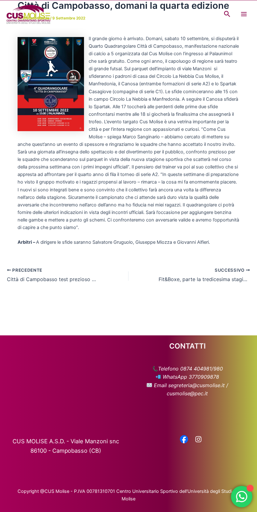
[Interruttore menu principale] (244, 14)
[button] (227, 14)
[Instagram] (198, 440)
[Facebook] (184, 440)
